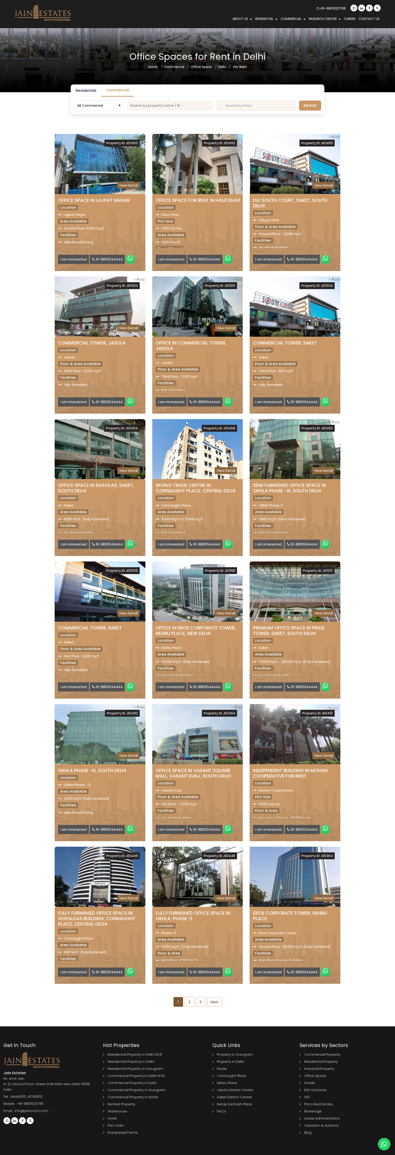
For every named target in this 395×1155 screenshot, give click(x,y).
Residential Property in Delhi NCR (135, 1054)
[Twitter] (377, 8)
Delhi (222, 67)
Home (153, 67)
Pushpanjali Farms (123, 1132)
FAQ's (221, 1111)
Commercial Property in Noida (133, 1097)
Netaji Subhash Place (234, 1104)
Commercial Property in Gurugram (136, 1089)
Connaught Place (231, 1075)
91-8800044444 (109, 259)
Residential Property (321, 1061)
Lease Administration (322, 1118)
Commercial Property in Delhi (132, 1082)
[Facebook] (369, 8)
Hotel (112, 1118)
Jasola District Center (235, 1089)
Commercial (291, 18)
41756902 (35, 1096)
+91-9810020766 (332, 8)
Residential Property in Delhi (131, 1061)
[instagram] (353, 8)
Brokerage (313, 1111)
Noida (222, 1068)
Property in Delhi (230, 1061)
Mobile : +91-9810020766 (23, 1103)
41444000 (18, 1096)
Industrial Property (319, 1068)
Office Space (201, 67)
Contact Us (369, 18)
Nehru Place (227, 1082)
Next (214, 1002)
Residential (264, 18)
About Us (240, 18)
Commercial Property (322, 1054)
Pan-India (116, 1125)
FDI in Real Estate (318, 1104)
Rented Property (121, 1104)
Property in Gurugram (235, 1054)
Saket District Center (234, 1097)
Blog (308, 1132)
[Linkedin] (361, 8)
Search (310, 105)
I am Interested (73, 259)
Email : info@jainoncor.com (25, 1110)
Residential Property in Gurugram (135, 1068)
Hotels (309, 1082)
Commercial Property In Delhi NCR (136, 1075)
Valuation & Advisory (321, 1125)
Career (349, 18)
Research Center (323, 18)
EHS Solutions (315, 1089)
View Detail (128, 185)
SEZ (307, 1097)
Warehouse (117, 1111)
